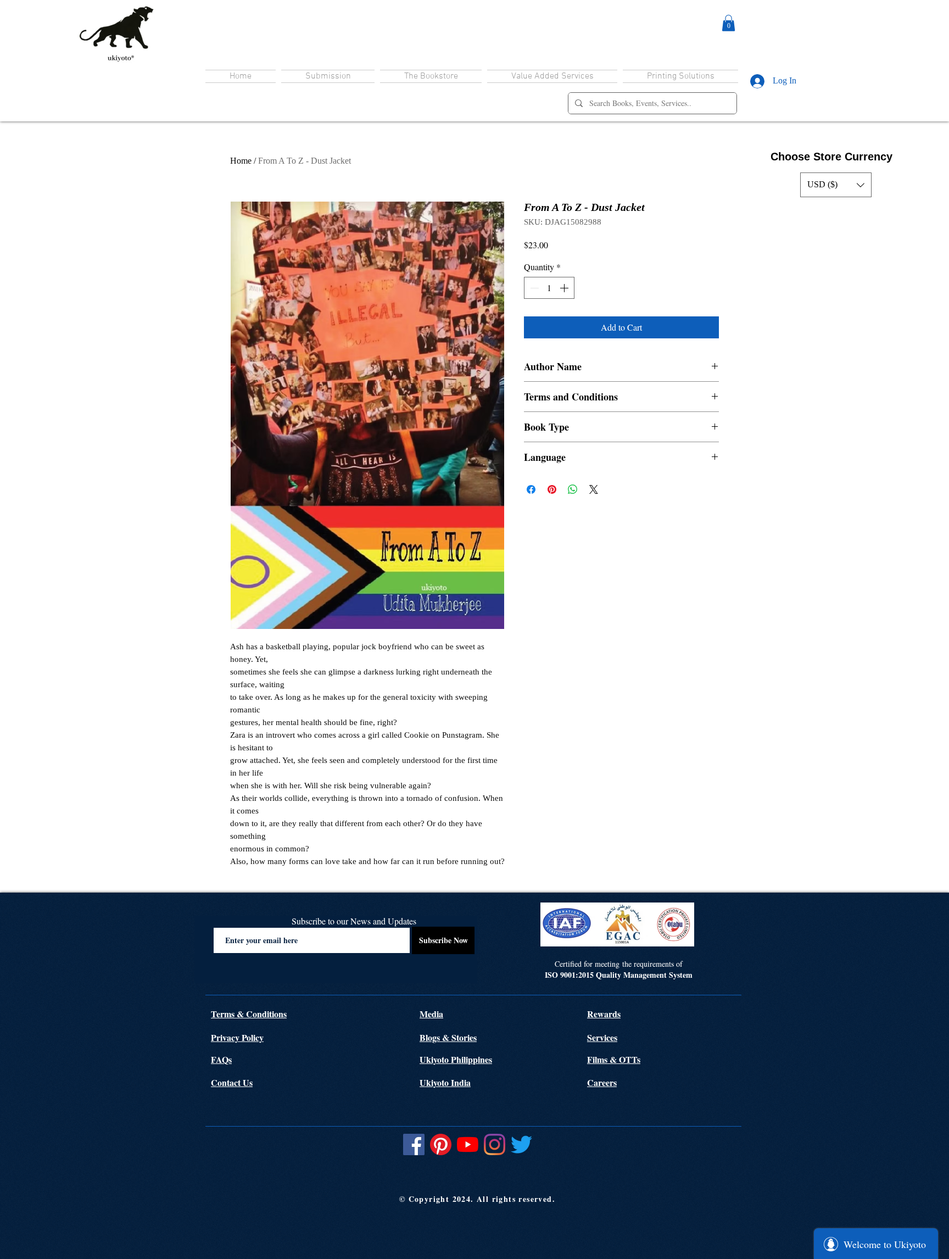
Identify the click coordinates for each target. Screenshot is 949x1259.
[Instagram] (494, 1144)
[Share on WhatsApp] (572, 489)
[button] (728, 23)
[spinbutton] (549, 287)
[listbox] (836, 184)
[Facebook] (414, 1144)
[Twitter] (521, 1144)
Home (241, 160)
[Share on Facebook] (531, 489)
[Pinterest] (440, 1144)
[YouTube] (467, 1144)
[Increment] (565, 287)
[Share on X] (593, 489)
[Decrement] (533, 287)
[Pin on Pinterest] (552, 489)
